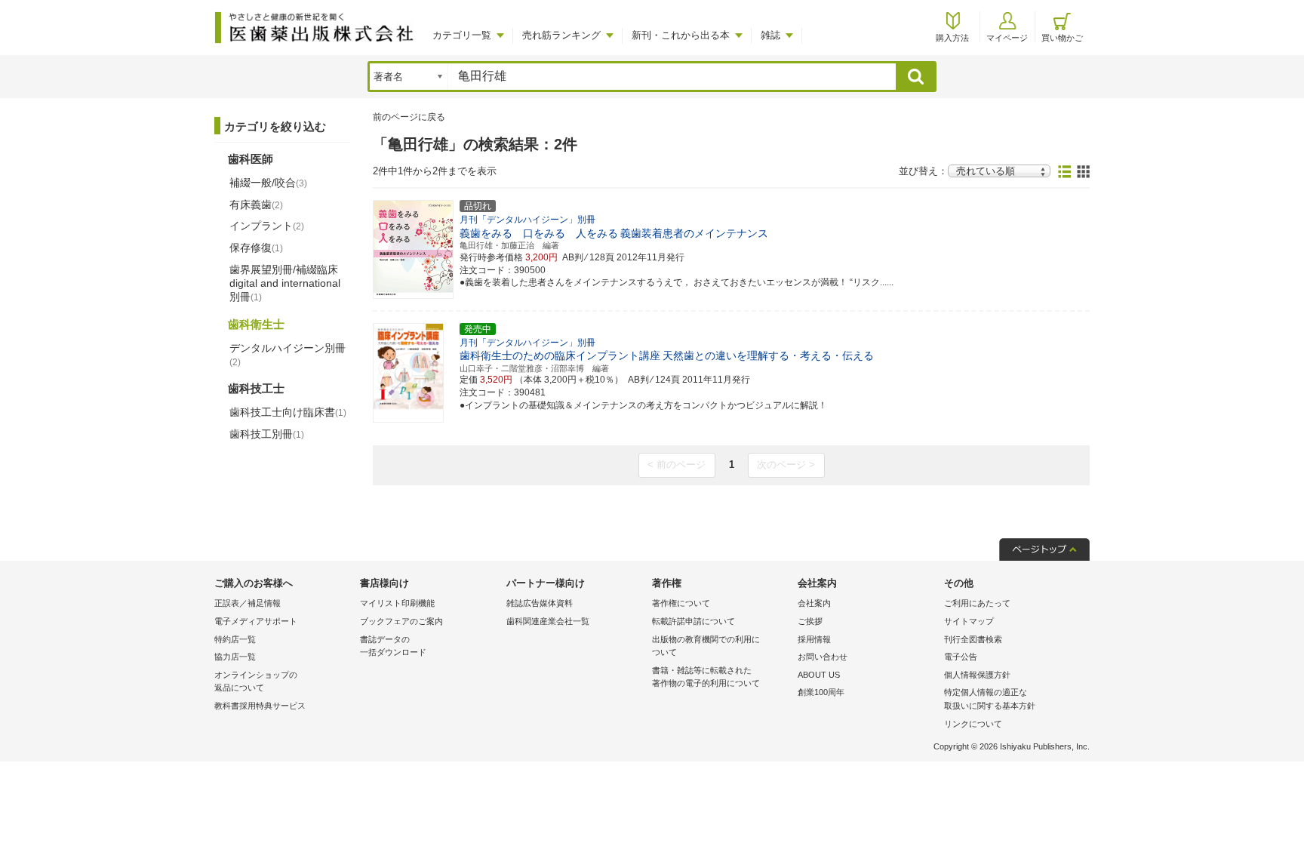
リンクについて (973, 723)
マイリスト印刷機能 (397, 603)
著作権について (681, 603)
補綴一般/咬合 (268, 183)
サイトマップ (969, 621)
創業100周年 (821, 692)
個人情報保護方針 (977, 674)
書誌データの (393, 646)
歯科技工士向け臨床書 (287, 412)
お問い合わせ (822, 656)
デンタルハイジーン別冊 (287, 355)
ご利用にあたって (977, 603)
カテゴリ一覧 (461, 35)
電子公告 (960, 656)
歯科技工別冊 (266, 434)
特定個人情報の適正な (989, 699)
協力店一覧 (235, 656)
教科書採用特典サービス (260, 705)
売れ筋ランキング (561, 35)
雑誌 (770, 35)
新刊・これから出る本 (681, 35)
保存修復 (256, 248)
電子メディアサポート (255, 621)
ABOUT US (819, 674)
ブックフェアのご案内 (401, 621)
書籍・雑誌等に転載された (706, 677)
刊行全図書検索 (973, 639)
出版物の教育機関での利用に (706, 646)
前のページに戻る (409, 117)
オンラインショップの (255, 681)
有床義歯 (256, 204)
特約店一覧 (235, 639)
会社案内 (814, 603)
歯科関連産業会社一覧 (547, 621)
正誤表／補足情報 (247, 603)
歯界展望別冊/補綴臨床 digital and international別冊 (284, 283)
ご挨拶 (810, 621)
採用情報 (814, 639)
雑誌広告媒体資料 (539, 603)
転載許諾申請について (693, 621)
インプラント (266, 226)
